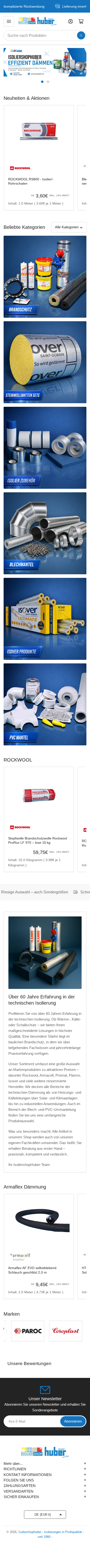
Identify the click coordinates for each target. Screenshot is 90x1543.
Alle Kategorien (66, 227)
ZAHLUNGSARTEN (45, 1485)
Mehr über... (45, 1463)
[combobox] (45, 35)
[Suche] (81, 35)
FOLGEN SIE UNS (45, 1480)
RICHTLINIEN (45, 1468)
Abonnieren (73, 1421)
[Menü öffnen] (9, 21)
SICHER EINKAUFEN (45, 1496)
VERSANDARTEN (45, 1491)
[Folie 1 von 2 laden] (42, 82)
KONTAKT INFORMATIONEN (45, 1474)
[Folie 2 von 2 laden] (48, 82)
